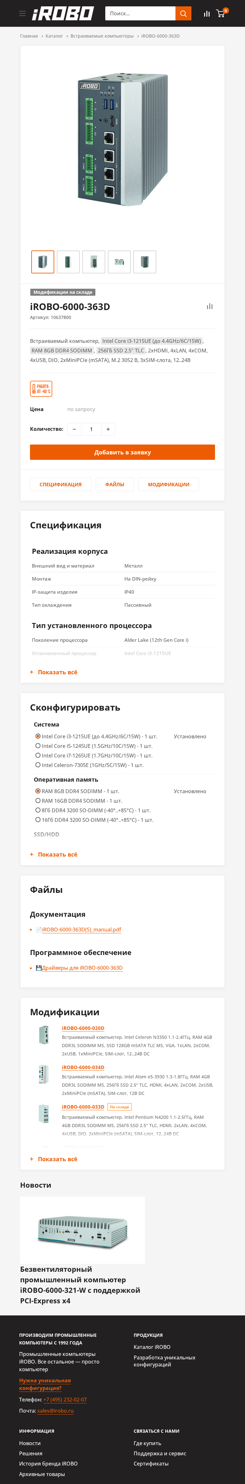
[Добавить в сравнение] (210, 306)
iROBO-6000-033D (83, 1107)
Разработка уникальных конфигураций (165, 1361)
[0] (221, 13)
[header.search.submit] (183, 13)
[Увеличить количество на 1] (108, 429)
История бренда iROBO (48, 1463)
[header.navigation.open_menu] (22, 13)
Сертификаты (151, 1463)
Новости (30, 1443)
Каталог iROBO (152, 1346)
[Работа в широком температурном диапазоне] (42, 389)
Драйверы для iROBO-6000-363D (82, 967)
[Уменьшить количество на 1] (74, 429)
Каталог (54, 36)
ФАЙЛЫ (114, 484)
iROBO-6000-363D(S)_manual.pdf (81, 929)
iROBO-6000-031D (83, 1147)
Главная (29, 36)
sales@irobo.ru (55, 1410)
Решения (30, 1453)
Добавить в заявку (122, 452)
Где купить (147, 1443)
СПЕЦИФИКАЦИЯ (61, 484)
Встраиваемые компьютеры (102, 36)
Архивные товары (42, 1474)
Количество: (46, 428)
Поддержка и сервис (160, 1453)
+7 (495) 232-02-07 (65, 1399)
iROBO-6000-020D (83, 1028)
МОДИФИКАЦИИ (168, 484)
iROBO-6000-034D (83, 1067)
